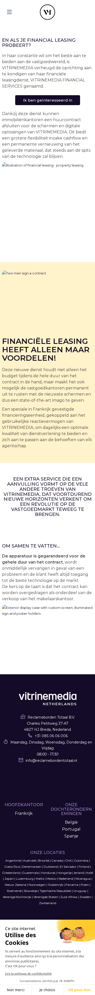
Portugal (71, 829)
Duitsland (51, 866)
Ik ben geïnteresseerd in (47, 100)
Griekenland (11, 873)
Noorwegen (37, 885)
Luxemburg (24, 878)
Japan (9, 878)
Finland (84, 866)
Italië (89, 873)
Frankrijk (24, 813)
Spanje (71, 836)
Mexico (51, 878)
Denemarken (31, 866)
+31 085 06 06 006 (51, 736)
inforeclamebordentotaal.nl (51, 760)
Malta (40, 878)
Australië (29, 860)
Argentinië (13, 860)
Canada (57, 860)
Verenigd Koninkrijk (17, 897)
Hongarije (65, 873)
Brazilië (43, 860)
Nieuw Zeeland (15, 885)
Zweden (85, 897)
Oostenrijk (55, 885)
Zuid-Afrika (68, 897)
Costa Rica (12, 866)
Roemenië (14, 891)
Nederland (66, 878)
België (71, 822)
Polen (85, 885)
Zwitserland (47, 903)
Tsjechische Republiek (55, 891)
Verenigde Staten (45, 897)
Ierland (79, 873)
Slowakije (30, 891)
